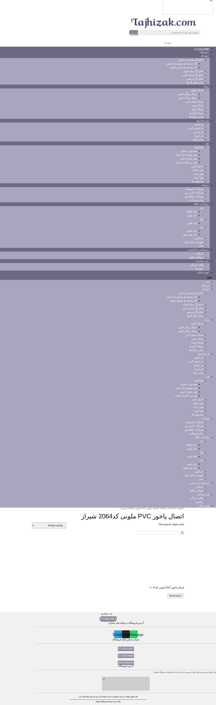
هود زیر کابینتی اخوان (186, 162)
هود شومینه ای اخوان (186, 154)
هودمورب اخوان (188, 151)
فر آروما (199, 135)
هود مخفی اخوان (188, 158)
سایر (200, 479)
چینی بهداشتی (202, 261)
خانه (208, 282)
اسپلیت (199, 253)
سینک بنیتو (198, 105)
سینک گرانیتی (196, 113)
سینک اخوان (197, 90)
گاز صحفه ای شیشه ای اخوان (181, 63)
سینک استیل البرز (194, 101)
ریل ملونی (191, 230)
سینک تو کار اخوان (187, 97)
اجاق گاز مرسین (194, 78)
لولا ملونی (192, 223)
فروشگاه (205, 285)
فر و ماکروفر (202, 120)
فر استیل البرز (195, 128)
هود (207, 143)
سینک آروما (197, 109)
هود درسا (198, 173)
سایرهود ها (197, 181)
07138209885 (126, 655)
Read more (175, 595)
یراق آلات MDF (201, 204)
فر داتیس (198, 132)
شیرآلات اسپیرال (194, 189)
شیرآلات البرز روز (194, 192)
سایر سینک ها (196, 350)
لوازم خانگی (203, 272)
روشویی (199, 502)
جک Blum (192, 211)
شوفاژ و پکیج (196, 490)
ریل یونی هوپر (190, 234)
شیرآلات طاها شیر (193, 196)
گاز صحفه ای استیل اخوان (183, 67)
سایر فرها (198, 139)
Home (163, 508)
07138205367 (108, 619)
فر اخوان (198, 124)
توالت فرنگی (196, 264)
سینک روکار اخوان (187, 94)
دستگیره (198, 238)
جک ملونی (191, 215)
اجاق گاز (205, 56)
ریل (201, 227)
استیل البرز (197, 166)
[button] (108, 277)
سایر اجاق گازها (195, 82)
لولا (201, 219)
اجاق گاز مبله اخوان (193, 71)
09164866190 (126, 662)
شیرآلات (205, 185)
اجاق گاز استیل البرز (192, 75)
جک (201, 208)
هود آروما (198, 177)
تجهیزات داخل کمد (193, 242)
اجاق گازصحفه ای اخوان (190, 60)
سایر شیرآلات (196, 433)
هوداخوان (198, 147)
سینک (206, 86)
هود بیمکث (197, 170)
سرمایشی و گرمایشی (198, 249)
